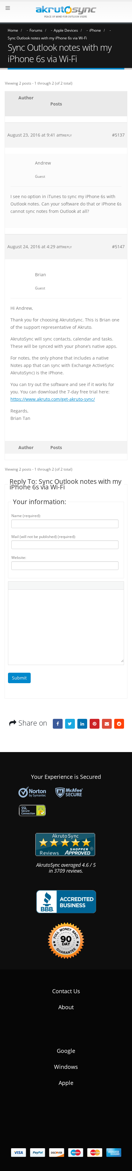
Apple (66, 1082)
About (66, 1007)
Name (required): (26, 515)
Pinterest (94, 724)
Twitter (70, 724)
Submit (19, 678)
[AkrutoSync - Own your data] (66, 12)
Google (66, 1050)
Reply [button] (67, 135)
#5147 (118, 246)
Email (107, 724)
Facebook (58, 724)
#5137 (118, 135)
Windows (66, 1066)
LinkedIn (82, 724)
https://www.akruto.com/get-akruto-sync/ (52, 399)
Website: (18, 557)
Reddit (119, 724)
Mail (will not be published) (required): (43, 536)
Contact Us (66, 991)
